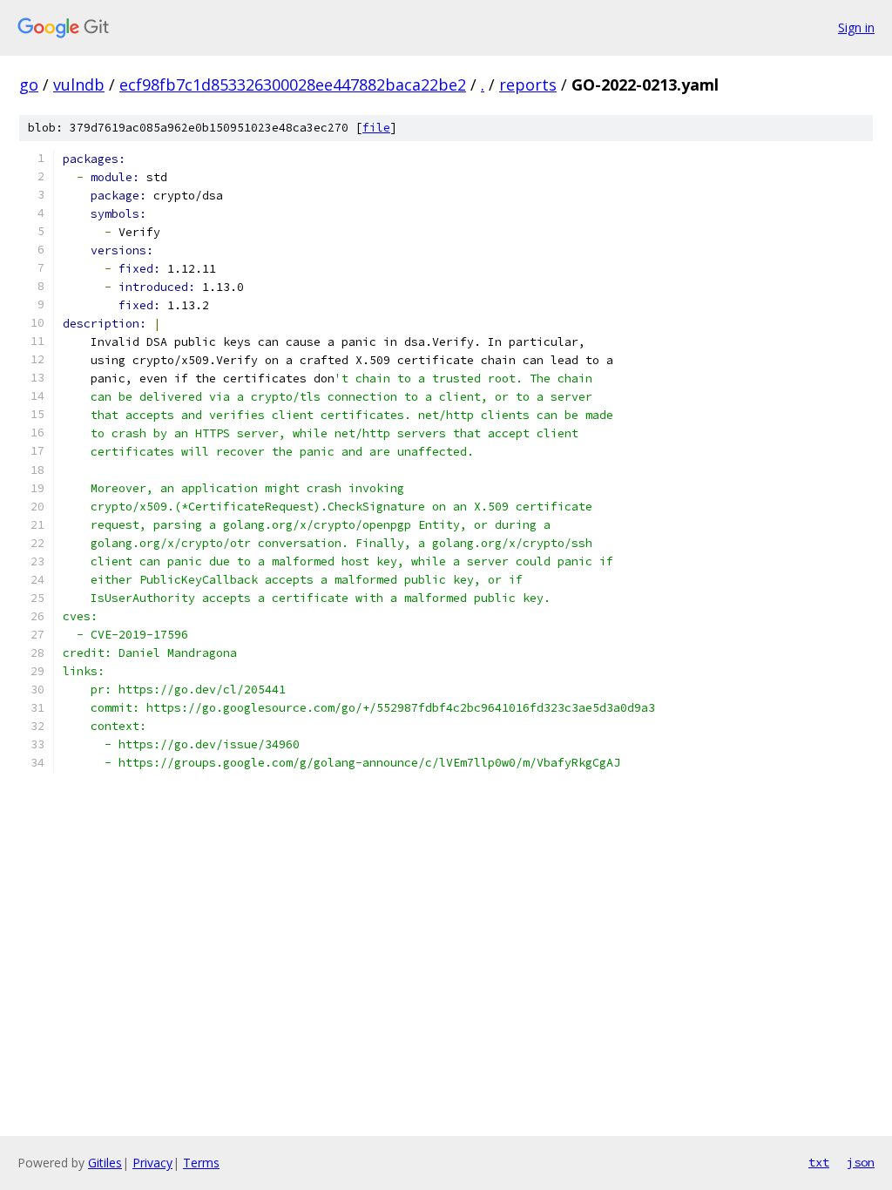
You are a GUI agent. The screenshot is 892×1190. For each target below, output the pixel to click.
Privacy (152, 1162)
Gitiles (105, 1162)
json (861, 1162)
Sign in (856, 27)
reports (528, 84)
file (376, 127)
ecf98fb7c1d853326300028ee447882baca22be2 (292, 84)
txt (818, 1162)
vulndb (79, 84)
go (28, 84)
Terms (201, 1162)
